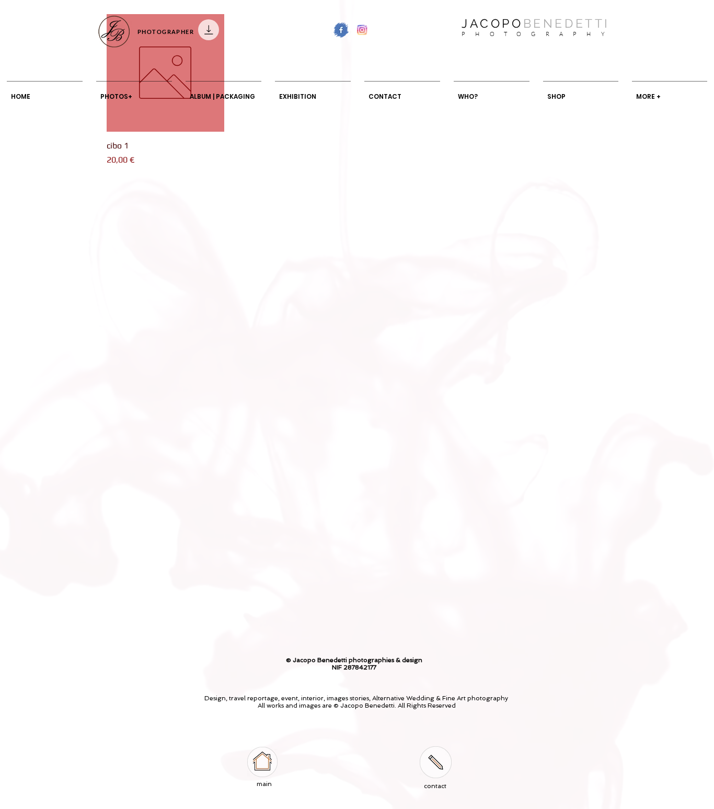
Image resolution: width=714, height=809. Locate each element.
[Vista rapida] (165, 73)
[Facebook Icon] (341, 30)
